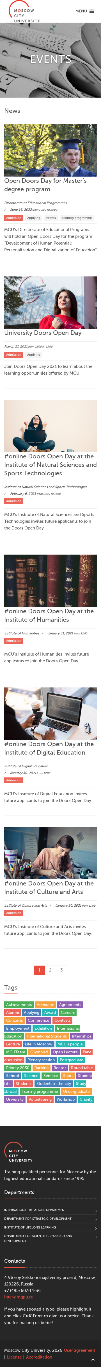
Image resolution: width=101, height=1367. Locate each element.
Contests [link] (62, 1020)
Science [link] (31, 1076)
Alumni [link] (12, 1012)
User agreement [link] (79, 1350)
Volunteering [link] (40, 1099)
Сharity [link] (86, 1099)
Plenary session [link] (41, 1060)
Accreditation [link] (39, 1357)
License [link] (14, 1357)
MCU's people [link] (70, 1044)
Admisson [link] (45, 1005)
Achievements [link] (19, 1005)
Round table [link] (82, 1068)
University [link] (15, 1099)
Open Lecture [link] (65, 1052)
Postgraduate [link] (71, 1060)
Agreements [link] (70, 1005)
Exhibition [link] (43, 1028)
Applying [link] (31, 1012)
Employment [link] (17, 1028)
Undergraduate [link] (76, 1091)
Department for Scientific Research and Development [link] (38, 1238)
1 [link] (39, 970)
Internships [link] (81, 1036)
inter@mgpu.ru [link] (18, 1297)
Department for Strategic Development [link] (38, 1219)
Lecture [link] (13, 1044)
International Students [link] (47, 1036)
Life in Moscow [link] (38, 1044)
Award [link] (50, 1012)
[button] (81, 11)
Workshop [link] (66, 1099)
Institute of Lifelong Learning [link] (30, 1227)
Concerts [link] (14, 1020)
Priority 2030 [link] (17, 1068)
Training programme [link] (40, 1091)
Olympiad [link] (39, 1052)
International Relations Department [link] (35, 1210)
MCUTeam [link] (15, 1052)
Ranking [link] (42, 1068)
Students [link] (23, 1084)
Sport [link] (68, 1076)
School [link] (12, 1076)
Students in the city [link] (53, 1084)
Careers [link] (68, 1012)
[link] (24, 11)
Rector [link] (60, 1068)
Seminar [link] (50, 1076)
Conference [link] (38, 1020)
